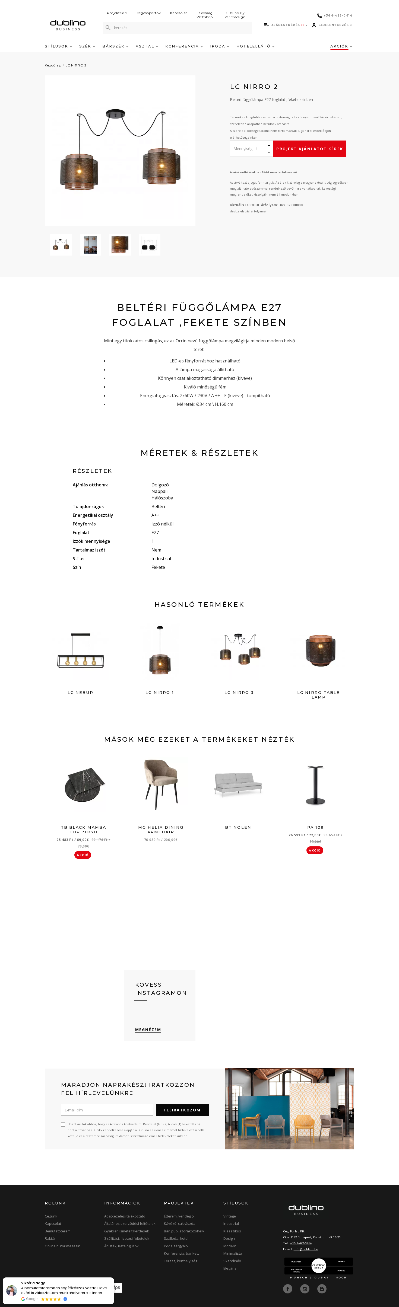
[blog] (322, 1288)
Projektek (115, 13)
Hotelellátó (254, 46)
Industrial (231, 1223)
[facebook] (288, 1288)
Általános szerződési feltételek (130, 1223)
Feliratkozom (182, 1109)
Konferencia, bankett (181, 1253)
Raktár (50, 1238)
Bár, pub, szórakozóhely (184, 1231)
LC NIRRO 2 (76, 65)
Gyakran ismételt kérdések (126, 1231)
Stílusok (57, 46)
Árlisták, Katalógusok (121, 1246)
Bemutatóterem (58, 1231)
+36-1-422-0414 (301, 1243)
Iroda (218, 46)
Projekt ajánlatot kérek (309, 148)
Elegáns (229, 1268)
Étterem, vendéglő (179, 1216)
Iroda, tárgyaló (176, 1246)
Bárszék (114, 46)
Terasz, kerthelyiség (180, 1260)
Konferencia (183, 46)
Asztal (146, 46)
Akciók (340, 46)
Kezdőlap (53, 65)
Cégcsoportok (149, 13)
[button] (114, 1278)
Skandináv (232, 1260)
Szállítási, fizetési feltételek (126, 1238)
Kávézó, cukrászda (179, 1223)
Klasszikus (232, 1231)
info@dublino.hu (306, 1249)
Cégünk (51, 1216)
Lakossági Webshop (205, 15)
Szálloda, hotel (176, 1238)
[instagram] (305, 1288)
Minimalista (232, 1253)
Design (229, 1238)
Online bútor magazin (62, 1246)
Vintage (229, 1216)
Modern (229, 1246)
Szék (86, 46)
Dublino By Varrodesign (235, 15)
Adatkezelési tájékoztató (124, 1216)
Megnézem (148, 1029)
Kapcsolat (179, 13)
